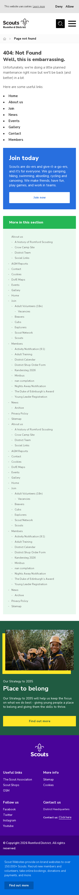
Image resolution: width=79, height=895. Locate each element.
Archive (19, 408)
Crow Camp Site (24, 247)
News (13, 115)
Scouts (19, 338)
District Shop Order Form (30, 365)
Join (11, 108)
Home (13, 96)
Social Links (22, 258)
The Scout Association (17, 780)
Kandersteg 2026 (25, 370)
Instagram (9, 820)
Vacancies (24, 311)
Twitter (8, 815)
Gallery (14, 127)
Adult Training (23, 354)
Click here (65, 817)
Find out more (39, 721)
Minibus (20, 375)
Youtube (8, 826)
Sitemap (16, 419)
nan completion (24, 381)
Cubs (18, 322)
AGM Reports (19, 263)
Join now (40, 198)
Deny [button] (59, 7)
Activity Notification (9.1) (30, 349)
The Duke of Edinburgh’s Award (34, 391)
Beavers (19, 317)
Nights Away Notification (30, 386)
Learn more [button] (39, 6)
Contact (15, 133)
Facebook (9, 809)
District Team (23, 252)
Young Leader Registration (31, 397)
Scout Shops (11, 785)
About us (16, 102)
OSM (6, 791)
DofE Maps (18, 279)
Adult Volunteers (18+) (29, 306)
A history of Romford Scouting (34, 242)
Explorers (21, 327)
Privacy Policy (19, 413)
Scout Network (24, 332)
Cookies (16, 274)
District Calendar (25, 359)
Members (16, 139)
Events (14, 121)
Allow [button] (70, 7)
